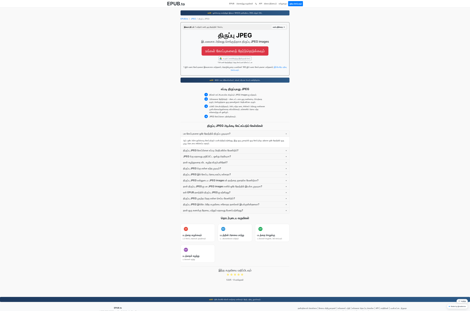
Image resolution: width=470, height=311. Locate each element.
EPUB (231, 3)
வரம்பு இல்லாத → (279, 27)
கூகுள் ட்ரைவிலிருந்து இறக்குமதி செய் (236, 58)
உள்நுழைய (283, 3)
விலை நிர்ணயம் (270, 3)
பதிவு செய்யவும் (295, 3)
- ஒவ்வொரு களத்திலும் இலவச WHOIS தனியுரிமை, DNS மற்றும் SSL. (235, 13)
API (260, 3)
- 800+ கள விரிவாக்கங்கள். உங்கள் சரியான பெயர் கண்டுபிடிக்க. (235, 80)
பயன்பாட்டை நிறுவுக (398, 308)
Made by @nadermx (458, 306)
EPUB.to (184, 19)
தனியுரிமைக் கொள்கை (307, 308)
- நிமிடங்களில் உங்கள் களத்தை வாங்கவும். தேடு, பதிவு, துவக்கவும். (235, 299)
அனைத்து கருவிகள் (244, 3)
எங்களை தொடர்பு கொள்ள (363, 308)
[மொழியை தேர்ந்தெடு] (256, 3)
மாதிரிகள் (384, 308)
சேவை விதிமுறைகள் (327, 308)
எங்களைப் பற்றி (344, 308)
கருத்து (463, 301)
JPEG (193, 19)
